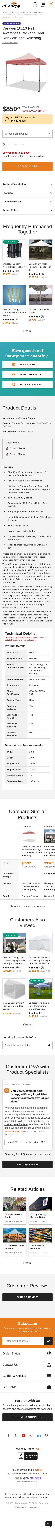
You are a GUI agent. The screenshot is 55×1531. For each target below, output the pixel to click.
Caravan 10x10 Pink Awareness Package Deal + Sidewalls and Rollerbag (32, 851)
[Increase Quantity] (23, 144)
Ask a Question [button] (27, 1164)
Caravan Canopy (26, 418)
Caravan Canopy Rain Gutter (40, 311)
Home (4, 12)
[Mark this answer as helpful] (35, 1142)
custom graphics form (16, 1124)
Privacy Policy (34, 1507)
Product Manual (18, 448)
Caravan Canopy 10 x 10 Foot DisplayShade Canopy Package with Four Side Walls (13, 960)
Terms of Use (20, 1507)
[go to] (14, 249)
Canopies (14, 12)
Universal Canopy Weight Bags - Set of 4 (14, 265)
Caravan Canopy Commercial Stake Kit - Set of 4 (14, 312)
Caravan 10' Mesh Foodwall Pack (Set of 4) (40, 267)
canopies (47, 576)
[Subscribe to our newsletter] (48, 1341)
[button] (27, 374)
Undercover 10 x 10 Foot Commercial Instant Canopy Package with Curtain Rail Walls (39, 1006)
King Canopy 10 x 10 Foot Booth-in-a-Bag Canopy (13, 1006)
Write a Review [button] (10, 42)
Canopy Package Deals (31, 12)
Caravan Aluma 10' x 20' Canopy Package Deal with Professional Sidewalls (40, 960)
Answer (13, 1142)
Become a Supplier (28, 1417)
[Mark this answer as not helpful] (42, 1142)
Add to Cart (27, 166)
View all (27, 331)
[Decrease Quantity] (15, 144)
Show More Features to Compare (28, 906)
